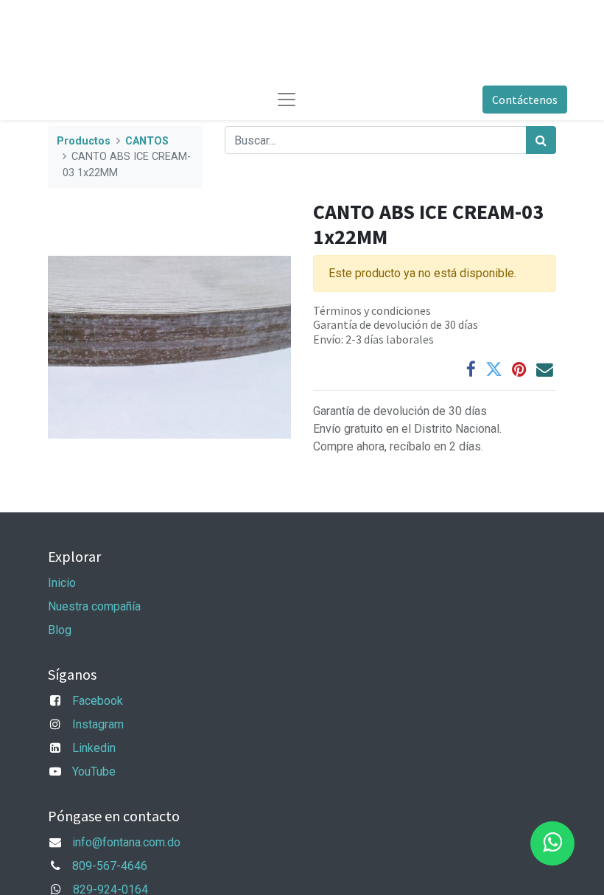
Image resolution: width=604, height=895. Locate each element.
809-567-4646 (109, 866)
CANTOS (147, 141)
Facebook (97, 701)
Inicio (62, 583)
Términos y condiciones (372, 310)
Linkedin (94, 748)
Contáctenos (525, 99)
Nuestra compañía (94, 606)
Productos (83, 141)
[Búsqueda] (541, 140)
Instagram (98, 724)
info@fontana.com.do (126, 842)
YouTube (94, 772)
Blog (59, 630)
